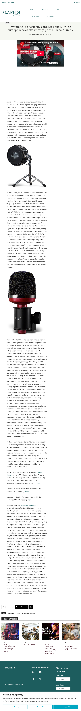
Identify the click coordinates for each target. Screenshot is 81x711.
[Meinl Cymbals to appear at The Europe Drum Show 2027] (71, 631)
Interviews (7, 643)
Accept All (66, 707)
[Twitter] (40, 679)
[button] (76, 2)
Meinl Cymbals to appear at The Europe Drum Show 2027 (71, 647)
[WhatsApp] (31, 607)
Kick (19, 613)
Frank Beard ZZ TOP (30, 645)
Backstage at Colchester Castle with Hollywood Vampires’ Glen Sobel (9, 648)
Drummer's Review (36, 34)
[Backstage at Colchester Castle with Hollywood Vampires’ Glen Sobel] (10, 631)
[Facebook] (17, 607)
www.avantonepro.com (29, 505)
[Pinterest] (26, 607)
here (38, 483)
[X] (21, 607)
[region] (40, 701)
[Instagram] (33, 672)
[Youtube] (40, 672)
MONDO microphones (28, 613)
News (7, 22)
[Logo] (13, 13)
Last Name (60, 685)
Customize (15, 707)
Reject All (40, 707)
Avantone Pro (11, 613)
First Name (60, 676)
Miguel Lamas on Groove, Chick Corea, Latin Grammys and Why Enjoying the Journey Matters (50, 649)
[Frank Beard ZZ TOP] (30, 631)
